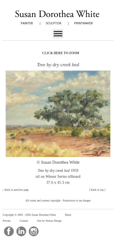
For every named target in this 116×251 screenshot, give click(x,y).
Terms (68, 214)
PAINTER (27, 23)
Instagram (34, 231)
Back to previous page (17, 189)
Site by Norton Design (49, 220)
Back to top (97, 189)
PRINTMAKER (83, 23)
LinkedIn (21, 231)
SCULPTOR (53, 23)
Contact (24, 220)
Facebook (9, 231)
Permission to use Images (77, 200)
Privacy (7, 220)
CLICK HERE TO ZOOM (60, 53)
